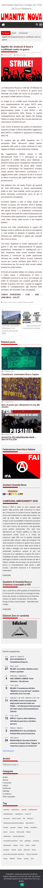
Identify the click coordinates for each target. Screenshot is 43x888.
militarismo (7, 836)
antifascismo (32, 809)
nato (9, 302)
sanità (33, 845)
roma (21, 845)
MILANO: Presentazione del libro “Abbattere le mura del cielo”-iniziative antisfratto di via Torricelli (24, 691)
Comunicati (7, 783)
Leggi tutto (7, 575)
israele (26, 827)
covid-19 (28, 814)
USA (32, 858)
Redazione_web (21, 55)
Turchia (19, 858)
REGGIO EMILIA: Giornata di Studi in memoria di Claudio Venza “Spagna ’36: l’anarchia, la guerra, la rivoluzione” (25, 743)
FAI (24, 818)
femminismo (30, 823)
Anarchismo (15, 809)
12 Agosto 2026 (8, 371)
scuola (13, 850)
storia (34, 850)
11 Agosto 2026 (8, 402)
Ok (22, 884)
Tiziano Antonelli (31, 854)
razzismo (36, 841)
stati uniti (27, 850)
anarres (23, 809)
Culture (5, 786)
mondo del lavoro (18, 836)
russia (14, 302)
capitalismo (19, 814)
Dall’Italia (6, 791)
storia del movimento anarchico (13, 854)
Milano (28, 832)
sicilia (20, 850)
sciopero (6, 850)
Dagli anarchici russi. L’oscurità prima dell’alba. (31, 327)
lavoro (5, 832)
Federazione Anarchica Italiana (13, 823)
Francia (5, 827)
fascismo (30, 818)
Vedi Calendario (8, 751)
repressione (7, 845)
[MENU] (40, 24)
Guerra (5, 302)
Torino (5, 858)
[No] (40, 879)
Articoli (5, 780)
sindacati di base (22, 302)
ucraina (30, 302)
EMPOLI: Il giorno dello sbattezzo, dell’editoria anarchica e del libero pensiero (23, 721)
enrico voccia (16, 818)
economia (6, 818)
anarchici (6, 809)
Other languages (9, 797)
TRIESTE (12, 858)
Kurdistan (34, 827)
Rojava (15, 845)
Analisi (5, 777)
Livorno (12, 832)
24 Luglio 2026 (8, 434)
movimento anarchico (10, 841)
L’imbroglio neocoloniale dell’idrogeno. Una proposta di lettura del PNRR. (10, 329)
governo (13, 827)
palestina (28, 841)
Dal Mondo (7, 788)
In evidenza (7, 794)
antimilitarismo (8, 814)
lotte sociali (20, 832)
